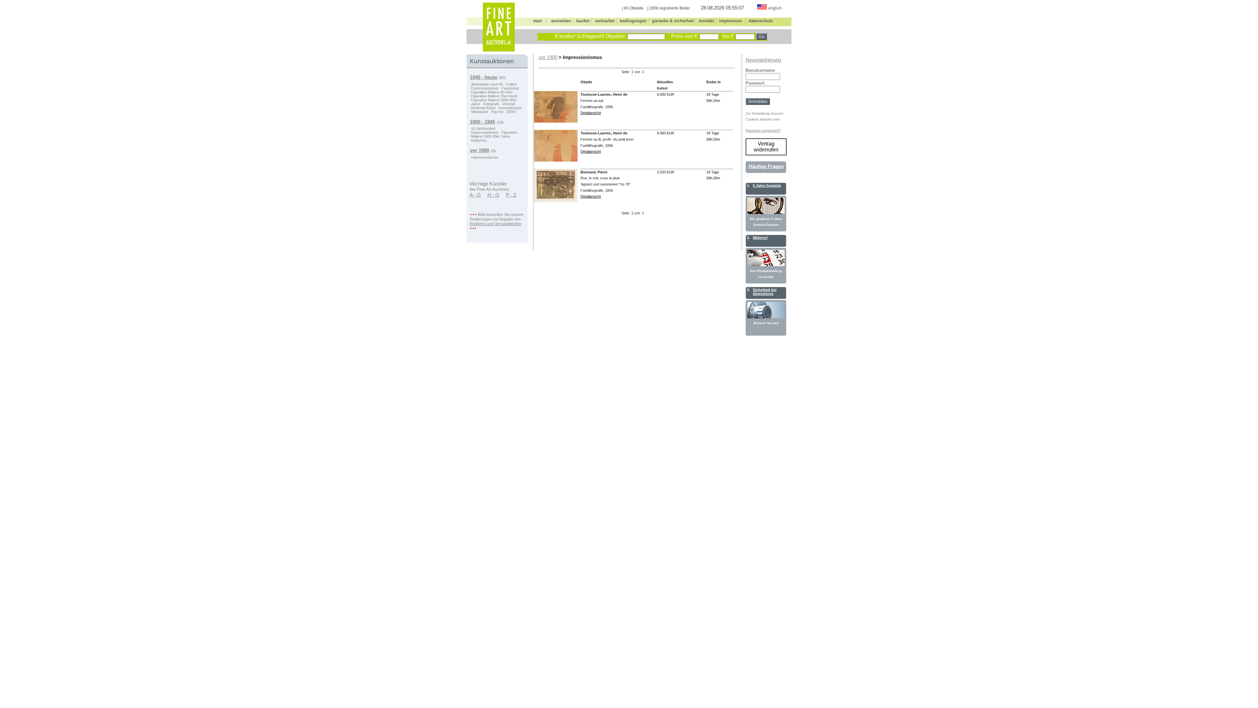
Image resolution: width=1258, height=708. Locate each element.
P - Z (511, 195)
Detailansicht (591, 113)
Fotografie (491, 104)
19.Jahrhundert (483, 128)
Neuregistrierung (763, 60)
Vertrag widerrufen (766, 146)
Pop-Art (497, 112)
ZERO (511, 112)
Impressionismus (484, 157)
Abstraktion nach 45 (487, 84)
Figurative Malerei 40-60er (492, 92)
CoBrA (511, 84)
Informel (508, 104)
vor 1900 (548, 57)
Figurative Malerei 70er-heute (494, 96)
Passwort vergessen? (763, 130)
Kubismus (479, 140)
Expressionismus (485, 88)
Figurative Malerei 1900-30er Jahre (494, 134)
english (775, 8)
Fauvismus (510, 88)
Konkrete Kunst (483, 108)
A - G (475, 195)
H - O (493, 195)
